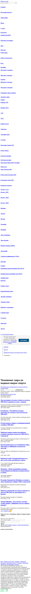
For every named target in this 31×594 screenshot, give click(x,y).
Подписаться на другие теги (8, 394)
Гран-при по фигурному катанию (10, 162)
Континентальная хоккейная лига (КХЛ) (12, 268)
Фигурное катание (6, 160)
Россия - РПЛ (4, 192)
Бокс (2, 63)
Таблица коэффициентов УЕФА (10, 256)
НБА (2, 46)
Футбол (3, 189)
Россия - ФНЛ (5, 197)
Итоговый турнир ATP (7, 145)
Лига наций (4, 251)
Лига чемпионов (5, 235)
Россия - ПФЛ (5, 203)
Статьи (3, 28)
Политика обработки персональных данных (14, 563)
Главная (3, 7)
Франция (3, 229)
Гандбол (3, 79)
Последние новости (6, 12)
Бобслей (3, 280)
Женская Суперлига (6, 75)
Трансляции (4, 17)
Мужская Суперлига (7, 70)
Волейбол (3, 67)
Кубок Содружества (6, 58)
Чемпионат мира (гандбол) (8, 93)
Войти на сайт (4, 1)
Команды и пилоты (6, 185)
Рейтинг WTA (5, 107)
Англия (3, 213)
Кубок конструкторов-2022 (8, 174)
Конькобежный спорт (7, 291)
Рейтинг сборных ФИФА (8, 245)
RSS (2, 561)
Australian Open (5, 134)
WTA (2, 118)
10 (6, 511)
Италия (3, 219)
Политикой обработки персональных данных (10, 342)
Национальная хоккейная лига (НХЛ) (11, 274)
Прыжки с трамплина (7, 307)
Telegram (17, 561)
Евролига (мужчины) (7, 40)
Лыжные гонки (5, 97)
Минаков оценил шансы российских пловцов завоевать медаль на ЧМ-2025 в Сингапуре (15, 434)
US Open (3, 140)
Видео (2, 23)
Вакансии (23, 561)
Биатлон (3, 50)
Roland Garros (5, 124)
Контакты (3, 563)
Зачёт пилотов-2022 (6, 169)
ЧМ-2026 (3, 261)
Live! (7, 189)
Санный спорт (5, 312)
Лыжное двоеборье (6, 296)
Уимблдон (3, 129)
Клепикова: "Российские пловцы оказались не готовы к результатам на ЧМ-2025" (14, 412)
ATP (2, 113)
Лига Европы (5, 240)
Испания (3, 208)
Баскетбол (4, 32)
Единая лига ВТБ (6, 35)
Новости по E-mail (9, 561)
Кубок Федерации (6, 156)
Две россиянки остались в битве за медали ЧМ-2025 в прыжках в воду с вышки (15, 401)
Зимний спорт (5, 278)
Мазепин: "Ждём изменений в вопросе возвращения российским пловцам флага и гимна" (15, 470)
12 (9, 511)
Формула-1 (4, 166)
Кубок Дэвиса (5, 150)
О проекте (19, 563)
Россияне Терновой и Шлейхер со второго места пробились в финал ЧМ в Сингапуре (15, 481)
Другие (3, 328)
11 (8, 511)
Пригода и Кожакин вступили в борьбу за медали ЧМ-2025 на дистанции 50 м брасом (15, 492)
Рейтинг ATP (4, 102)
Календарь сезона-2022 (7, 180)
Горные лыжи (5, 286)
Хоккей (3, 265)
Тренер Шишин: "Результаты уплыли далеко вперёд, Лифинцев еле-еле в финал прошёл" (15, 503)
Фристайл (3, 323)
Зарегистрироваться (23, 525)
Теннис (3, 99)
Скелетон (3, 318)
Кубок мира (4, 52)
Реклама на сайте (11, 563)
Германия (3, 224)
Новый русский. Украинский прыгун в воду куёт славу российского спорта (14, 459)
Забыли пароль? (12, 525)
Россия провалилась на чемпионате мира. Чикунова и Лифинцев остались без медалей (15, 446)
